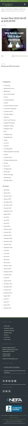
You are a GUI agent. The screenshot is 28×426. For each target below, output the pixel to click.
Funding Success (8, 134)
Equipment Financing (9, 123)
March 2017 (7, 305)
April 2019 (6, 259)
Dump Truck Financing (9, 120)
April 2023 (6, 190)
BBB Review (7, 91)
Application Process (9, 88)
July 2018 (6, 277)
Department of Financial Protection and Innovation (14, 419)
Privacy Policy (7, 339)
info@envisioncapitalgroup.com (10, 358)
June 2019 (6, 253)
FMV (5, 131)
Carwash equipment (9, 100)
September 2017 (8, 293)
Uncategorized (7, 168)
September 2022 (8, 211)
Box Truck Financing (9, 94)
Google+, (26, 55)
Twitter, (21, 55)
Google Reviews (8, 137)
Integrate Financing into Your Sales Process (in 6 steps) (14, 371)
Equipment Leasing (9, 125)
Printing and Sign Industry (10, 160)
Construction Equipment (10, 108)
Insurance (6, 143)
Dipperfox (6, 117)
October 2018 (7, 274)
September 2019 (8, 247)
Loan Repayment (8, 148)
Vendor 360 (7, 171)
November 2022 (8, 205)
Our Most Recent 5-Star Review (12, 367)
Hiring (5, 140)
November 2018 (8, 271)
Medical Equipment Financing (11, 151)
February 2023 (8, 196)
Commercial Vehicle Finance (11, 105)
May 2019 (6, 256)
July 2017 (6, 299)
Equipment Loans (8, 128)
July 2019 (6, 250)
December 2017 (8, 283)
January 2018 (7, 280)
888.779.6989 (7, 354)
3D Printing (7, 85)
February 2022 (8, 229)
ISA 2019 (6, 146)
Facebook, (17, 55)
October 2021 (7, 232)
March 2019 (7, 262)
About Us (6, 335)
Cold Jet (6, 102)
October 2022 (7, 208)
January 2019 (7, 268)
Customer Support (8, 114)
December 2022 (8, 202)
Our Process (7, 337)
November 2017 (8, 286)
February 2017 (8, 308)
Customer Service (8, 111)
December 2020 (8, 238)
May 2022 (6, 223)
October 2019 (7, 244)
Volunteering (7, 177)
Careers (6, 97)
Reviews (6, 163)
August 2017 (7, 296)
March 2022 (7, 226)
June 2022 (6, 220)
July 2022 (6, 217)
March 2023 (7, 193)
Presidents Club (8, 157)
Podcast (6, 154)
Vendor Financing (8, 174)
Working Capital (8, 180)
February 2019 (8, 265)
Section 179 (7, 166)
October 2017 (7, 289)
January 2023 (7, 199)
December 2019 (8, 241)
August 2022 (7, 214)
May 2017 (6, 302)
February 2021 (8, 235)
